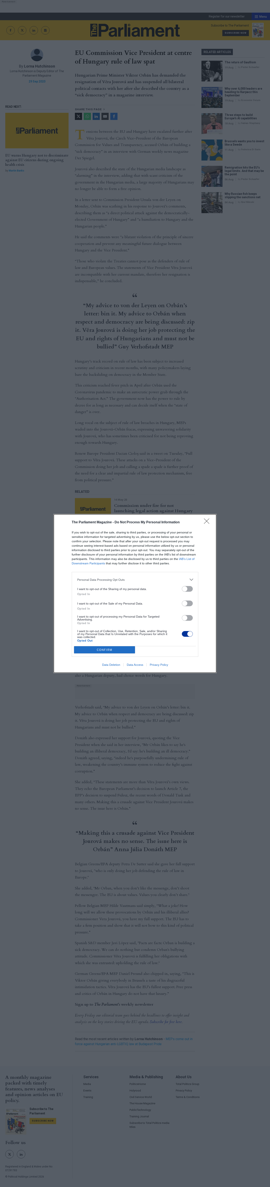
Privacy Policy (159, 664)
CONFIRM (104, 649)
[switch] (187, 589)
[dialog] (135, 593)
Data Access (135, 664)
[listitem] (135, 579)
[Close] (208, 522)
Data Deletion (111, 664)
